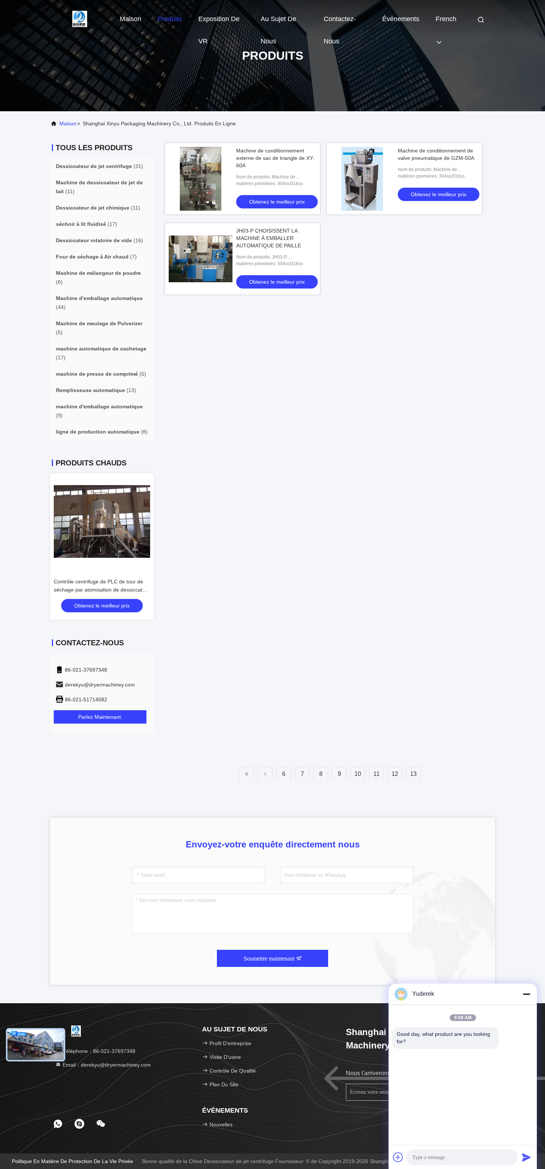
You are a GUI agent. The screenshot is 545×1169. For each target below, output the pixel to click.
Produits (170, 19)
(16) (99, 240)
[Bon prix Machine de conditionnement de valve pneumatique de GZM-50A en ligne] (362, 179)
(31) (99, 166)
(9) (99, 411)
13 (413, 774)
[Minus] (526, 993)
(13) (96, 390)
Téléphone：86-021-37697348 (98, 1051)
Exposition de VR (219, 22)
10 (357, 774)
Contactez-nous (340, 22)
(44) (99, 302)
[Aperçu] (79, 19)
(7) (96, 257)
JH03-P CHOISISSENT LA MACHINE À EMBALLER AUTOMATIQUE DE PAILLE (268, 238)
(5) (99, 327)
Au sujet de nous (278, 22)
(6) (98, 277)
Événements (400, 19)
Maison (130, 19)
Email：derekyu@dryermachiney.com (106, 1065)
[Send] (526, 1157)
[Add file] (398, 1157)
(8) (102, 432)
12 (395, 774)
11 (376, 774)
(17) (86, 224)
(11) (99, 187)
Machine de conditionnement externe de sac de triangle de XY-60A (275, 158)
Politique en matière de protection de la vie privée (72, 1161)
